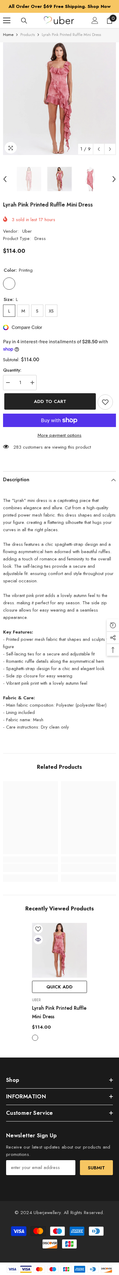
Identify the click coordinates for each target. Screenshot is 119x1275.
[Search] (24, 20)
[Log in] (95, 20)
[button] (98, 149)
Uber (27, 231)
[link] (30, 868)
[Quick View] (38, 939)
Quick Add (59, 987)
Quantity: (12, 370)
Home (8, 34)
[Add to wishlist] (105, 402)
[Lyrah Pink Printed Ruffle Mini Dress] (59, 950)
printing (35, 1038)
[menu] (6, 20)
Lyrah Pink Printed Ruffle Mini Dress (59, 1012)
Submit (96, 1167)
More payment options (59, 435)
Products (27, 34)
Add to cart (49, 401)
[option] (59, 6)
